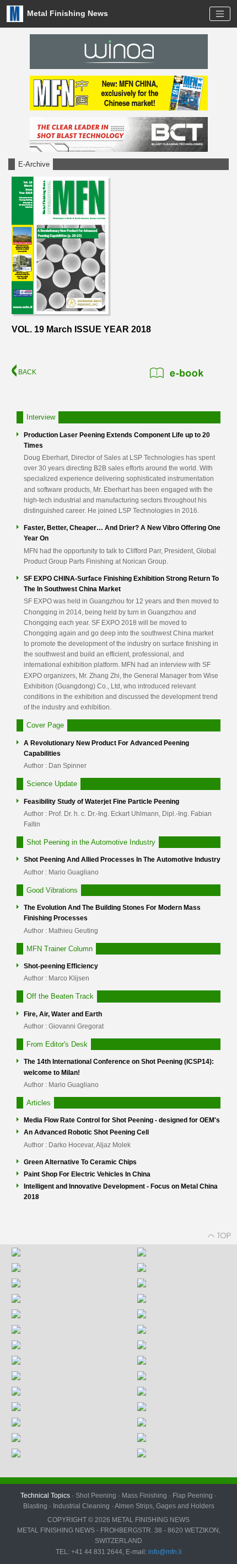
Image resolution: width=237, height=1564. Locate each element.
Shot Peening (96, 1495)
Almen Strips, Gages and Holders (164, 1506)
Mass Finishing (144, 1495)
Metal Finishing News (66, 13)
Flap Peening (193, 1495)
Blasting (35, 1506)
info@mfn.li (164, 1552)
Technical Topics (45, 1495)
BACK (26, 372)
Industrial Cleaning (81, 1506)
